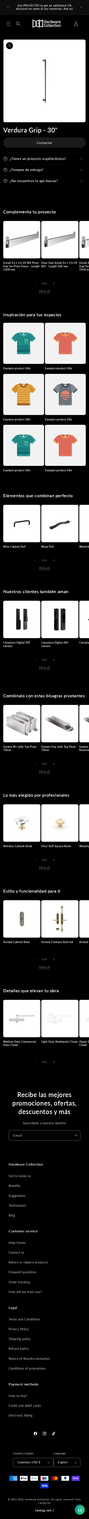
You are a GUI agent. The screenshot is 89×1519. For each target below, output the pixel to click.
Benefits (15, 1186)
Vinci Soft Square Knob (56, 846)
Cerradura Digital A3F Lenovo (17, 644)
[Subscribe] (75, 1135)
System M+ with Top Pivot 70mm (19, 748)
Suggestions (17, 1196)
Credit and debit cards (25, 1405)
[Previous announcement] (8, 7)
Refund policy (19, 1348)
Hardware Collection (37, 1499)
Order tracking (19, 1282)
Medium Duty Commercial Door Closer (19, 1043)
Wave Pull (47, 546)
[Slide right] (54, 283)
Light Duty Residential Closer (59, 1041)
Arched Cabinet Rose (16, 942)
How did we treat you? (25, 1292)
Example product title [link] (16, 368)
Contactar (44, 143)
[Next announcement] (81, 7)
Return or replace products (28, 1262)
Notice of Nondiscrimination (29, 1358)
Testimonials (17, 1205)
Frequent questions (23, 1272)
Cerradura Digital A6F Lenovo (55, 644)
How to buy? (18, 1396)
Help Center (17, 1243)
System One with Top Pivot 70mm (58, 748)
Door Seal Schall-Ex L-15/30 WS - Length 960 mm (59, 264)
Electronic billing (21, 1415)
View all (44, 291)
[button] (8, 23)
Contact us (16, 1252)
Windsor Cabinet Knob (17, 846)
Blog (12, 1215)
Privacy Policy (19, 1329)
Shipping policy (20, 1339)
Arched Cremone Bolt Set (57, 942)
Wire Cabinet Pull (14, 546)
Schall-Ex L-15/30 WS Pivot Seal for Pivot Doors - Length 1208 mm (21, 266)
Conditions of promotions (27, 1368)
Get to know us (20, 1176)
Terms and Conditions (24, 1319)
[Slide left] (35, 283)
